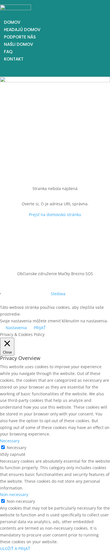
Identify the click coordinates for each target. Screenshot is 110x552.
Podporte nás (20, 37)
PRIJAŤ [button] (40, 327)
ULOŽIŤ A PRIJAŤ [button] (15, 548)
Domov (12, 22)
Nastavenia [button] (16, 327)
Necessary (16, 447)
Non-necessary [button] (14, 494)
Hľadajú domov (22, 30)
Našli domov (18, 44)
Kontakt (13, 59)
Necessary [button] (9, 440)
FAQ (8, 52)
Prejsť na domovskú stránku (55, 214)
